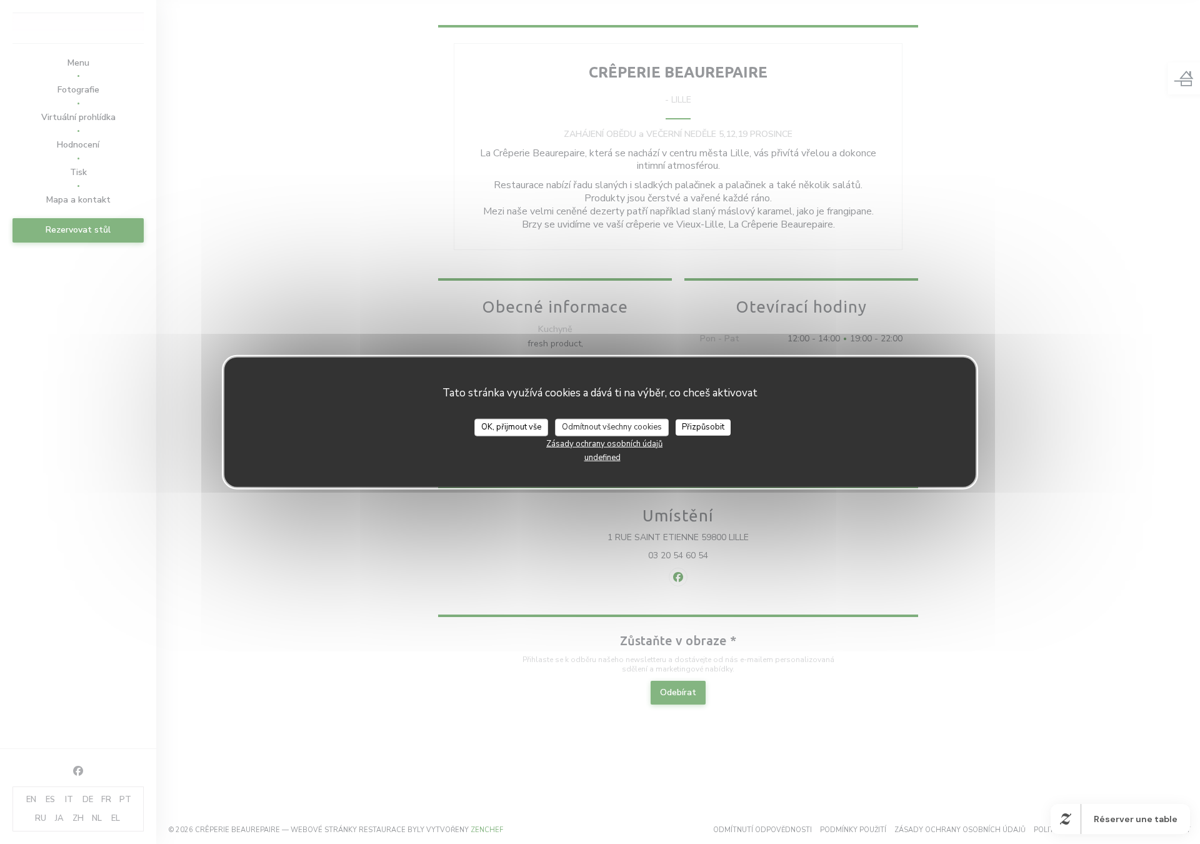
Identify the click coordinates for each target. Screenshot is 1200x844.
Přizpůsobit (703, 427)
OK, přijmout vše (511, 427)
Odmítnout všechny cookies (612, 427)
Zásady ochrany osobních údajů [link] (604, 443)
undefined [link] (602, 457)
